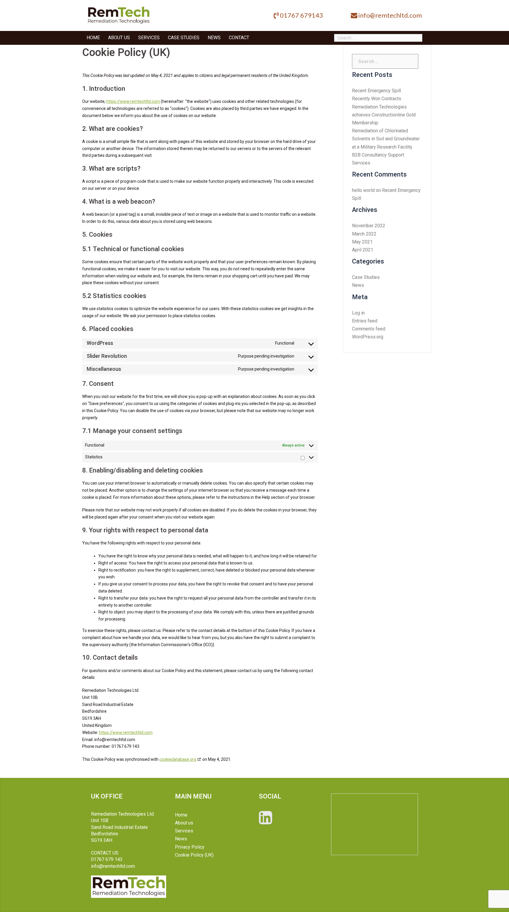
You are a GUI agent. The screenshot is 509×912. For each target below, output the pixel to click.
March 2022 (364, 234)
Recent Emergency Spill (376, 90)
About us (119, 37)
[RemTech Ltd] (119, 15)
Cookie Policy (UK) (194, 855)
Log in (358, 313)
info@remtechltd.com (390, 15)
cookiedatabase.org (177, 759)
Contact (239, 37)
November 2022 (368, 225)
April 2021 (362, 250)
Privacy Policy (189, 847)
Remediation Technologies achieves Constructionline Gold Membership (384, 115)
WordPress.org (367, 337)
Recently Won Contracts (376, 98)
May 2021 (362, 242)
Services (149, 37)
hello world (363, 190)
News (214, 37)
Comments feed (368, 329)
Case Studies (183, 37)
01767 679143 (301, 15)
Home (93, 37)
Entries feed (364, 321)
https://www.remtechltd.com (133, 101)
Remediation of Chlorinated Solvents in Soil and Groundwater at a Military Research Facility (386, 138)
